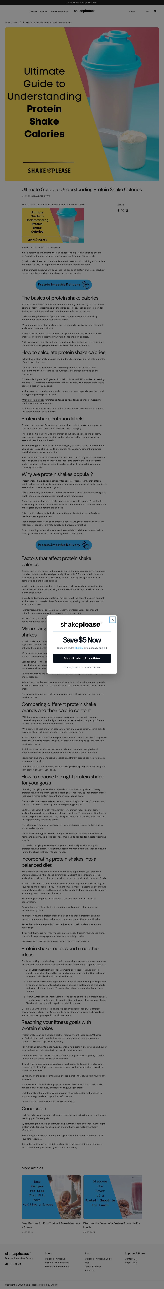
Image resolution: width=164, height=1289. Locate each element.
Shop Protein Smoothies (82, 658)
